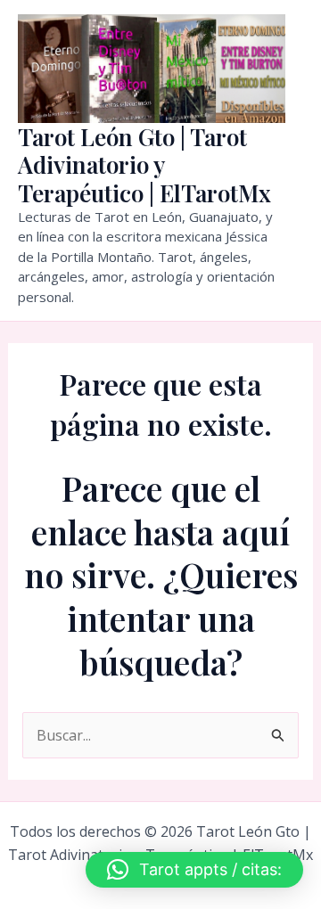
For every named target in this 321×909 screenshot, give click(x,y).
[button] (194, 870)
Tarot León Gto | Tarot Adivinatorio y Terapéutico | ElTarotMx (144, 164)
